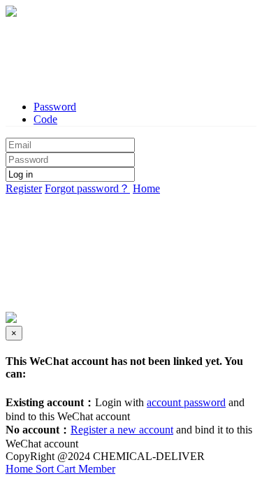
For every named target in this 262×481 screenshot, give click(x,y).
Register (24, 188)
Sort (46, 469)
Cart (67, 469)
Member (96, 469)
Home (146, 188)
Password (55, 107)
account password (186, 402)
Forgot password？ (87, 188)
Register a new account (122, 430)
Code (45, 119)
